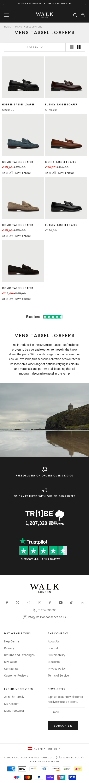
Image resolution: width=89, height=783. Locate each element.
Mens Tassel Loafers (28, 27)
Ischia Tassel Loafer (61, 162)
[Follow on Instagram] (28, 602)
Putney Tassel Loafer (61, 104)
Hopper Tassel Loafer (18, 104)
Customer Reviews (16, 675)
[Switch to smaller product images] (79, 47)
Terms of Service (58, 675)
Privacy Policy (57, 668)
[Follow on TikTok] (71, 602)
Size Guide (10, 662)
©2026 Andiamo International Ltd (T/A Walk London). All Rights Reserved (44, 759)
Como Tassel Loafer (17, 162)
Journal (53, 648)
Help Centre (11, 641)
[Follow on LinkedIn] (82, 602)
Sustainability (56, 655)
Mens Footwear (14, 710)
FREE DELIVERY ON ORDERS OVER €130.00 (44, 475)
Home (7, 27)
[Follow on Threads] (39, 602)
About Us (54, 641)
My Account (11, 703)
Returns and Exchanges (19, 655)
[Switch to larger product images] (71, 47)
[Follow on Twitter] (18, 602)
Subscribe (63, 725)
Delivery (9, 648)
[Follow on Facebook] (7, 602)
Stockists (54, 662)
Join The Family (14, 696)
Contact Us (11, 668)
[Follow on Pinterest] (50, 602)
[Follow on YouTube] (61, 602)
